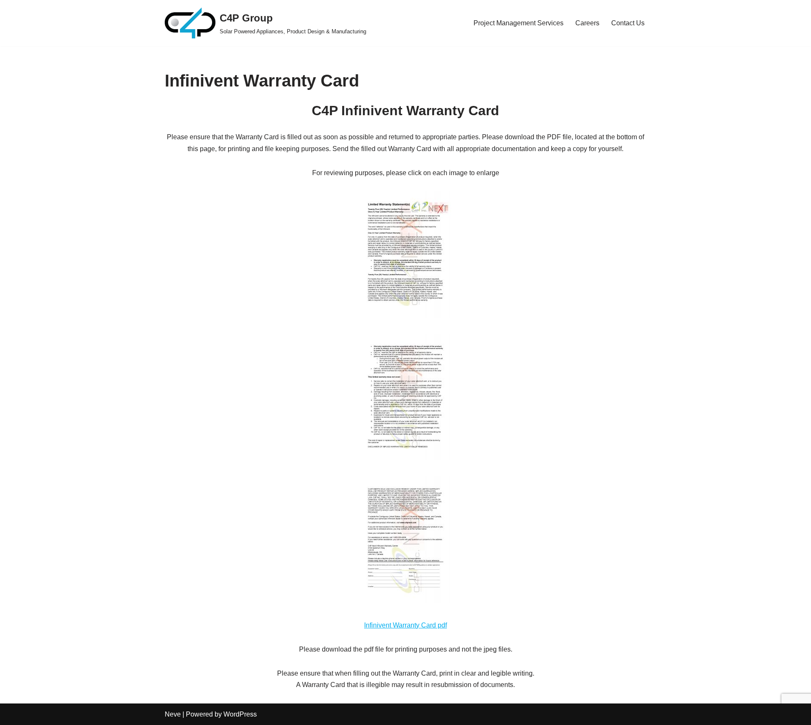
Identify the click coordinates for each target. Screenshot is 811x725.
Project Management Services (518, 23)
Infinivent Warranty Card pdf (405, 625)
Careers (587, 23)
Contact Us (628, 23)
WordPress (240, 714)
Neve (173, 714)
